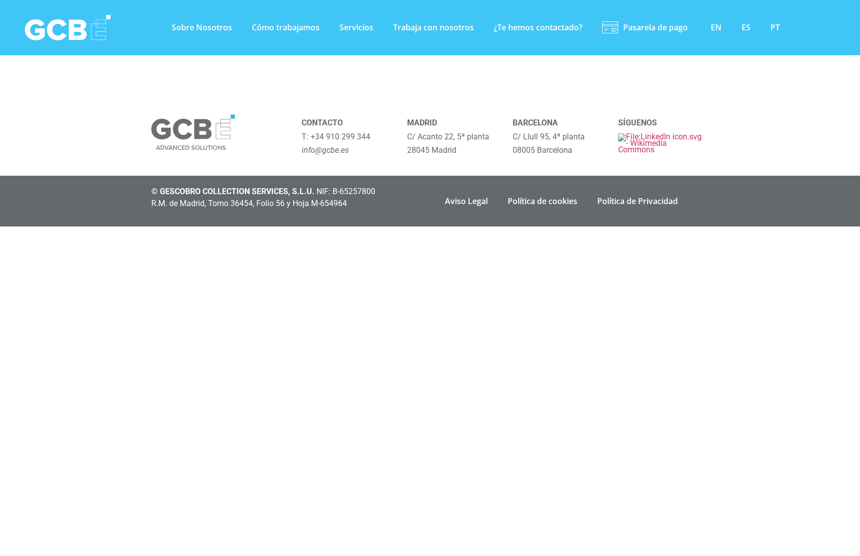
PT (775, 27)
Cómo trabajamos (286, 27)
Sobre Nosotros (202, 27)
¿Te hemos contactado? (538, 27)
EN (716, 27)
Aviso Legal (466, 201)
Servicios (356, 27)
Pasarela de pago (655, 27)
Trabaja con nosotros (433, 27)
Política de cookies (542, 201)
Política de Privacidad (637, 201)
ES (746, 27)
